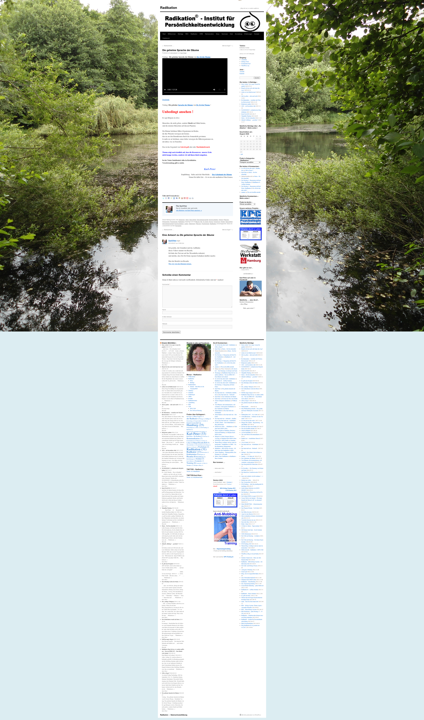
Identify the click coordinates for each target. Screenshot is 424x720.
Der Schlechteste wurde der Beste (170, 619)
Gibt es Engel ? (227, 46)
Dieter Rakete (218, 410)
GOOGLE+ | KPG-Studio (222, 440)
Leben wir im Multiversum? (248, 92)
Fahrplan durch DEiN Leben (228, 438)
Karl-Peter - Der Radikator (195, 436)
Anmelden (244, 59)
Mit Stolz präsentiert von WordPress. (251, 715)
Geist (187, 220)
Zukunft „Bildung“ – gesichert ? (249, 120)
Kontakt (256, 34)
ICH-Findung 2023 (231, 490)
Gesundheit (192, 220)
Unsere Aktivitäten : (169, 343)
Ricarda (191, 456)
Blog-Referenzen (219, 424)
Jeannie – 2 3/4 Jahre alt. (247, 456)
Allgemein (182, 220)
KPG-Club (193, 408)
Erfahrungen (248, 34)
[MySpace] (177, 198)
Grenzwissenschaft (202, 220)
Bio (201, 222)
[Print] (192, 198)
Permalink (178, 226)
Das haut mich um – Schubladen (227, 420)
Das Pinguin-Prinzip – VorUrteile (250, 508)
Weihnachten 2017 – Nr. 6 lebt (249, 414)
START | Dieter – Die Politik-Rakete (224, 422)
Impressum (166, 38)
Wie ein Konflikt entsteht (253, 192)
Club (231, 34)
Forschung (217, 222)
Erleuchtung (190, 421)
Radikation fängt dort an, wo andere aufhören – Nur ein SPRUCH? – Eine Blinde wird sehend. (173, 651)
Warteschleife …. (168, 46)
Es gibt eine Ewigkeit (167, 564)
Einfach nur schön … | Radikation (224, 426)
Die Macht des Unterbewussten (249, 472)
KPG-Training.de (228, 557)
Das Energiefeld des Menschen (249, 464)
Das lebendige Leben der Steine (170, 581)
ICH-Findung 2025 (246, 544)
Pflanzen (226, 220)
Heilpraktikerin (191, 427)
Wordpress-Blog (198, 465)
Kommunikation (213, 220)
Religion (202, 454)
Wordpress (190, 465)
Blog (196, 416)
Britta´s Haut (244, 524)
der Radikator (193, 418)
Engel (203, 419)
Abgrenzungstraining (223, 549)
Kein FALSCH (245, 114)
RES (186, 34)
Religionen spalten (246, 104)
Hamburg (195, 425)
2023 (220, 492)
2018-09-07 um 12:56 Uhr (176, 243)
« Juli (241, 154)
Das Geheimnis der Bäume (222, 174)
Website (164, 324)
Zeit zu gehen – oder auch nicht (249, 96)
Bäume (197, 222)
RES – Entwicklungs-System (249, 609)
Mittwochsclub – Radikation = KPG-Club (252, 550)
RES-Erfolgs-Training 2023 (227, 488)
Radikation (168, 7)
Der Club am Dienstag (196, 410)
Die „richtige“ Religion (168, 601)
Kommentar (166, 284)
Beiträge (180, 34)
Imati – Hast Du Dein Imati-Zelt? (250, 601)
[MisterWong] (185, 198)
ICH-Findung (205, 427)
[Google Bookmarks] (166, 198)
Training (191, 463)
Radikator (194, 451)
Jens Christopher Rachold (248, 577)
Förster (223, 222)
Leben (186, 224)
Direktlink (165, 99)
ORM (201, 34)
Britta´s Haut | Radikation (221, 456)
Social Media (191, 461)
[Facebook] (169, 198)
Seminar (200, 458)
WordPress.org (245, 65)
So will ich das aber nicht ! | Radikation (225, 345)
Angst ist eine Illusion (247, 514)
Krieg (205, 440)
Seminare (225, 34)
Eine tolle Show (245, 522)
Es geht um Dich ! (246, 595)
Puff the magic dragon (167, 639)
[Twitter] (163, 198)
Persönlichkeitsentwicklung (203, 445)
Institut (190, 429)
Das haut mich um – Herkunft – (227, 394)
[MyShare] (182, 198)
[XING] (171, 198)
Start (164, 34)
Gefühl (205, 421)
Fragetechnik (198, 421)
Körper (221, 220)
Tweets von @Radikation (193, 471)
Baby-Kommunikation (247, 623)
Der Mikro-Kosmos (246, 512)
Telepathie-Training (246, 116)
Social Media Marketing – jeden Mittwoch (252, 585)
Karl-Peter (183, 53)
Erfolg (208, 419)
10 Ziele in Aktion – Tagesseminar (250, 526)
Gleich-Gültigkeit (245, 430)
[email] (190, 198)
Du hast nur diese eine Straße (229, 398)
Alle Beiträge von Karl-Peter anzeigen (189, 210)
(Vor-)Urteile (244, 442)
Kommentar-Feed (245, 63)
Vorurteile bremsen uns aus (248, 520)
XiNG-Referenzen (246, 534)
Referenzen (205, 452)
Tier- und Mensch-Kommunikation (250, 434)
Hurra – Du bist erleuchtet (248, 118)
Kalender (242, 73)
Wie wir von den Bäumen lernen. (180, 264)
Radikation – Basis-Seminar (248, 593)
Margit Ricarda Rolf (201, 442)
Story (217, 34)
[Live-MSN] (179, 198)
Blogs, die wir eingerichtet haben (249, 573)
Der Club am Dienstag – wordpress (250, 536)
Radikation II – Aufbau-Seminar (223, 381)
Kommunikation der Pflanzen (194, 440)
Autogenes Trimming (246, 569)
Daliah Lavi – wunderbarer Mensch (250, 438)
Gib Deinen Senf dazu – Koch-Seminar (251, 530)
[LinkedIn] (174, 198)
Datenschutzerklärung (179, 715)
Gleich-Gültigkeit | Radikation (222, 400)
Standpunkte (199, 461)
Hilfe (198, 427)
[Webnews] (187, 198)
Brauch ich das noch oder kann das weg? (172, 367)
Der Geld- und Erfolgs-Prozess (249, 566)
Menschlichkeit (191, 445)
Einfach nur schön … (247, 480)
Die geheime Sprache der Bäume (170, 693)
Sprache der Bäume (185, 105)
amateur (243, 192)
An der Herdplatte (246, 432)
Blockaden (190, 416)
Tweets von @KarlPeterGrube (194, 477)
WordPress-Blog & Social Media (250, 554)
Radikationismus (192, 400)
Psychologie (174, 222)
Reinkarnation (209, 34)
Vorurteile (199, 463)
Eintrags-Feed (245, 61)
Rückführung (200, 457)
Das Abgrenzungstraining (248, 583)
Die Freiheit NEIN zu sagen (248, 496)
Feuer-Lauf (244, 571)
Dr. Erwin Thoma (203, 57)
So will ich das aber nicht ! (248, 420)
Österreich (192, 224)
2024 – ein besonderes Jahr (248, 106)
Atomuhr (242, 71)
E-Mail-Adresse (167, 317)
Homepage (218, 373)
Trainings (190, 390)
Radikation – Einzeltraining (248, 581)
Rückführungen (191, 459)
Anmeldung (238, 34)
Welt (205, 463)
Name (164, 309)
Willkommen (172, 34)
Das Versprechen (245, 482)
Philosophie (165, 222)
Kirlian (206, 436)
